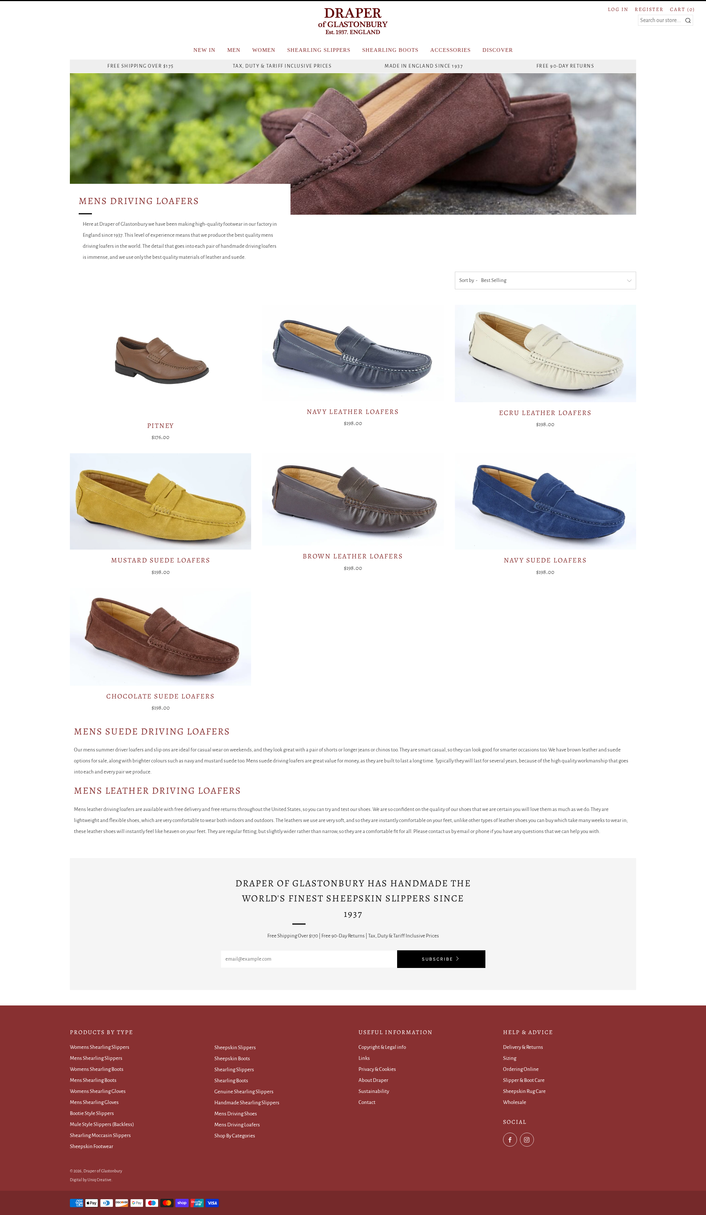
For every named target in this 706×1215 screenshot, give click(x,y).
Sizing (509, 1058)
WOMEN (263, 50)
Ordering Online (521, 1069)
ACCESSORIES (450, 50)
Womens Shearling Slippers (99, 1047)
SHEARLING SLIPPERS (318, 50)
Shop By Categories (234, 1136)
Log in (618, 9)
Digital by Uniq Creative (90, 1180)
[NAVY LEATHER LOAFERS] (352, 353)
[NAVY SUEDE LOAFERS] (545, 501)
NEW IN (204, 50)
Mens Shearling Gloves (94, 1102)
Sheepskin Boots (232, 1058)
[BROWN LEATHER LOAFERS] (352, 499)
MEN (233, 50)
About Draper (373, 1080)
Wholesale (514, 1102)
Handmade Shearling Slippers (246, 1102)
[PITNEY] (160, 360)
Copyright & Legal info (382, 1047)
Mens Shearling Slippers (96, 1058)
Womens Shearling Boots (97, 1069)
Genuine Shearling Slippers (244, 1091)
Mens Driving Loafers (237, 1125)
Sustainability (374, 1091)
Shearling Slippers (234, 1069)
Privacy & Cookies (377, 1069)
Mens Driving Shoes (235, 1113)
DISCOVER (497, 50)
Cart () (682, 9)
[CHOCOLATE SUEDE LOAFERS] (160, 637)
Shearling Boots (231, 1080)
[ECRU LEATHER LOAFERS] (545, 353)
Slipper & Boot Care (524, 1080)
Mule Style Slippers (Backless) (102, 1124)
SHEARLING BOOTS (390, 50)
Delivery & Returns (523, 1047)
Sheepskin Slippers (235, 1047)
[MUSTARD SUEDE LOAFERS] (160, 501)
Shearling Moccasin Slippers (100, 1135)
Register (649, 9)
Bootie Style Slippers (92, 1113)
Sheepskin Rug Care (524, 1091)
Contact (367, 1102)
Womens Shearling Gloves (98, 1091)
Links (364, 1058)
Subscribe (437, 959)
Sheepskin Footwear (91, 1146)
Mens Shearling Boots (93, 1080)
